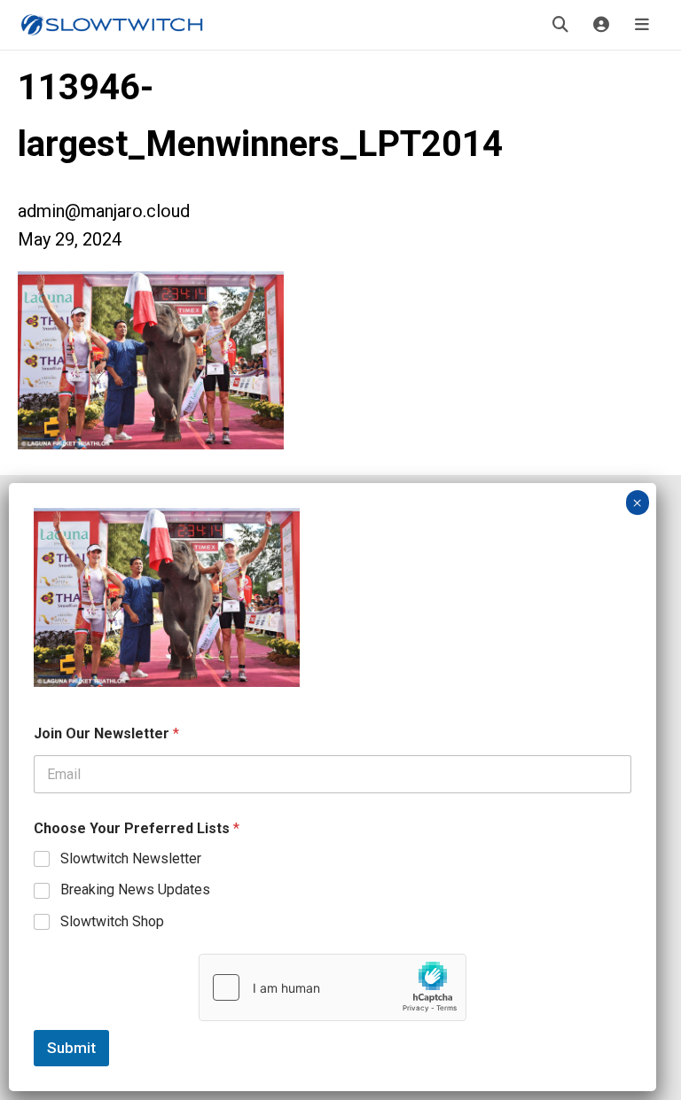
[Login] (601, 25)
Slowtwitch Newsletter (130, 858)
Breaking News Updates (135, 889)
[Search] (560, 25)
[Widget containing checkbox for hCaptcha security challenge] (332, 987)
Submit (71, 1048)
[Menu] (642, 25)
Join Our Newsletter (106, 733)
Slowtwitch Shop (112, 921)
